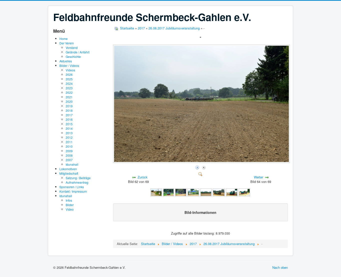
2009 (69, 151)
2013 (69, 133)
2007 (69, 160)
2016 (69, 119)
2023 (69, 88)
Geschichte (73, 56)
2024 (69, 83)
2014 (69, 128)
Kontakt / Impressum (73, 191)
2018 (69, 110)
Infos (69, 200)
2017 (69, 115)
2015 (69, 124)
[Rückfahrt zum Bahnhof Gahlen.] (244, 191)
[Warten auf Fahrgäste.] (219, 191)
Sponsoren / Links (71, 187)
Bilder (70, 205)
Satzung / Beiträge (78, 178)
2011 (69, 142)
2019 (69, 106)
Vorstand (72, 47)
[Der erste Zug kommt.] (168, 191)
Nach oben (280, 267)
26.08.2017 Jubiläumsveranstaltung (174, 28)
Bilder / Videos (69, 65)
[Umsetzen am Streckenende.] (232, 191)
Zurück (143, 177)
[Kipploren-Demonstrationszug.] (180, 191)
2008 (69, 155)
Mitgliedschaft (68, 173)
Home (63, 38)
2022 (69, 92)
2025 (69, 79)
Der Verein (66, 43)
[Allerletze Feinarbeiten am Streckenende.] (156, 191)
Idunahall (72, 164)
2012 (69, 137)
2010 (69, 146)
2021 (69, 97)
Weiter (258, 177)
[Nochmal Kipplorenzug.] (206, 191)
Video (70, 209)
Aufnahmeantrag (77, 182)
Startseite (127, 28)
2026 (69, 74)
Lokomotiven (68, 169)
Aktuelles (65, 61)
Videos (70, 70)
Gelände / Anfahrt (77, 52)
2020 (69, 101)
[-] (202, 161)
